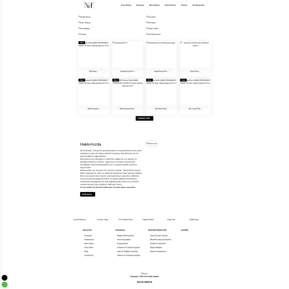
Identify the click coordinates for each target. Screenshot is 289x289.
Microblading (154, 5)
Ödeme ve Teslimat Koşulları (128, 255)
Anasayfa (88, 236)
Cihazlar (184, 5)
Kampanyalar (122, 243)
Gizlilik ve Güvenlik (158, 243)
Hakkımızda (87, 194)
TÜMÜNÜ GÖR (143, 118)
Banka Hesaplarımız (158, 251)
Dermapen (140, 5)
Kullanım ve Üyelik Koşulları (128, 247)
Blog (86, 251)
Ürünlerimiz (89, 255)
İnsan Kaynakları (124, 240)
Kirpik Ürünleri (170, 5)
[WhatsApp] (4, 284)
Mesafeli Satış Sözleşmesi (160, 240)
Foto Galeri (88, 247)
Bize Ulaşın (89, 243)
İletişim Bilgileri (156, 247)
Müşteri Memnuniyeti (125, 236)
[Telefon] (4, 278)
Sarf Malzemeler (198, 5)
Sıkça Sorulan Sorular (159, 236)
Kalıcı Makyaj (126, 5)
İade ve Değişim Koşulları (127, 251)
